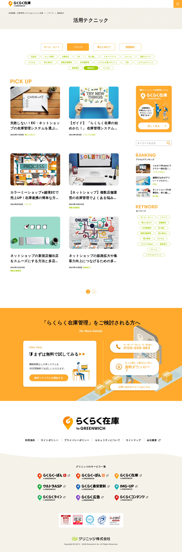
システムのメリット (145, 62)
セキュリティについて (107, 440)
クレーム (128, 57)
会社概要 (152, 440)
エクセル (32, 62)
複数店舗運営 (66, 62)
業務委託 (75, 68)
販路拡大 (91, 68)
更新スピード (145, 57)
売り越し (92, 57)
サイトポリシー (49, 440)
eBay (155, 184)
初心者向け (48, 62)
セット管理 (49, 57)
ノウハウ (77, 47)
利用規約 (30, 440)
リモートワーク (110, 57)
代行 (127, 62)
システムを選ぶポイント (107, 62)
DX (78, 57)
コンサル (106, 68)
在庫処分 (65, 57)
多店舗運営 (84, 62)
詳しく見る (154, 126)
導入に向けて (104, 47)
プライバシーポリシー (76, 440)
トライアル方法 (89, 135)
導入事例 (146, 239)
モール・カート (52, 47)
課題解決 (130, 47)
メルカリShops (159, 172)
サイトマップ (133, 440)
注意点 (33, 57)
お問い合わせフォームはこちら (134, 386)
